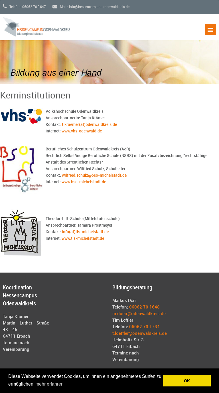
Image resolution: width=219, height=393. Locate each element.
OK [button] (187, 380)
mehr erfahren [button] (49, 384)
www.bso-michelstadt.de (84, 182)
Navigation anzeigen (210, 29)
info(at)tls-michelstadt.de (85, 232)
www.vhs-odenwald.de (82, 131)
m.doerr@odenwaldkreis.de (139, 314)
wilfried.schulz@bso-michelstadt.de (94, 175)
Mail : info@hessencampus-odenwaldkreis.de (94, 7)
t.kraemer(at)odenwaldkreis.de (89, 124)
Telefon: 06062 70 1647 (27, 7)
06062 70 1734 (144, 327)
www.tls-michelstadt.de (83, 238)
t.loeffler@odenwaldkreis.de (139, 333)
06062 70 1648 (144, 307)
